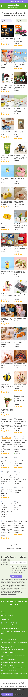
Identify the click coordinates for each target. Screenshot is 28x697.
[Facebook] (2, 623)
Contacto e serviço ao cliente (10, 628)
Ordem (22, 21)
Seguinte (19, 545)
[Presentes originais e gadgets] (13, 5)
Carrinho (25, 6)
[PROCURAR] (23, 6)
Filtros (6, 21)
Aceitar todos (7, 694)
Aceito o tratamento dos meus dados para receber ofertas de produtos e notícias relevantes (19, 569)
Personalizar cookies (19, 694)
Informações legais (7, 615)
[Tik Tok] (12, 623)
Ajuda (3, 612)
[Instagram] (7, 623)
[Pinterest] (17, 623)
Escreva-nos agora (14, 632)
